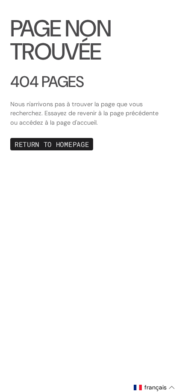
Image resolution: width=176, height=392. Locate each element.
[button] (154, 387)
